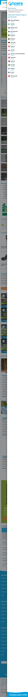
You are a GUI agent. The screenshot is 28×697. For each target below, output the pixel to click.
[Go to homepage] (6, 3)
